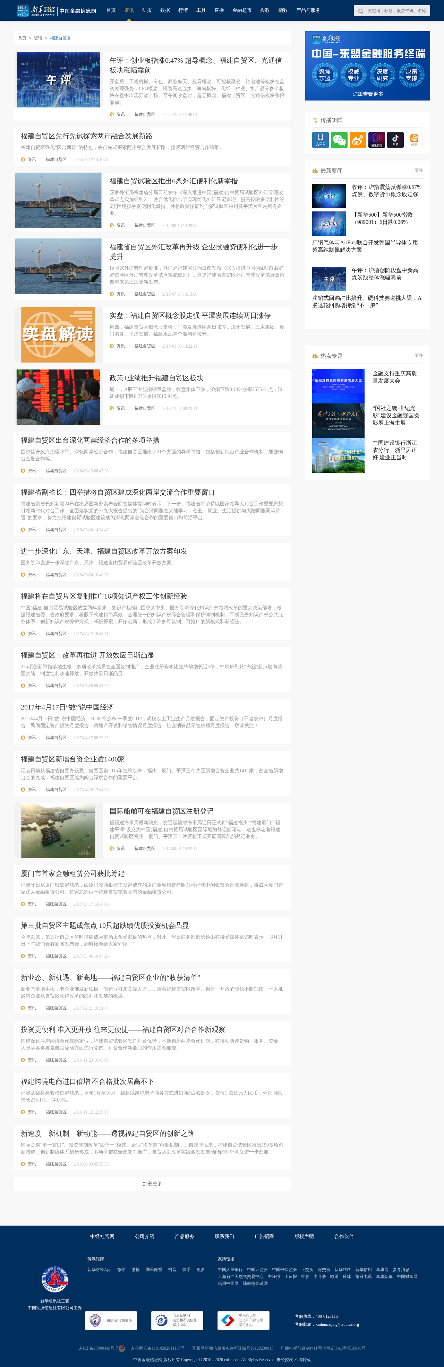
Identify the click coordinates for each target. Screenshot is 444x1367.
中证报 (274, 1276)
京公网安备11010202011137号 (158, 1348)
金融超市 (242, 10)
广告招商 (264, 1236)
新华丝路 (342, 1269)
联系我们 (224, 1236)
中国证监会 (257, 1269)
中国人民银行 (230, 1269)
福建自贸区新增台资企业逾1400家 (73, 759)
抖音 (172, 1269)
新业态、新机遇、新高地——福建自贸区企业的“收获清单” (110, 977)
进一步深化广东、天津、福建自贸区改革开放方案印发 (104, 551)
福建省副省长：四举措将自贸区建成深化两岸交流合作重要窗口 (118, 492)
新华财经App (99, 1269)
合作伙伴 (344, 1236)
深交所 (324, 1269)
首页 (111, 10)
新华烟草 (384, 1276)
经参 (305, 1276)
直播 (219, 10)
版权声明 (304, 1236)
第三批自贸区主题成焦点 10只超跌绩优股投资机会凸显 (105, 925)
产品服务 (184, 1236)
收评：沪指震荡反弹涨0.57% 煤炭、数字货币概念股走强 (386, 190)
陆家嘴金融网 (255, 1283)
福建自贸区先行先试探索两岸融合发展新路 (87, 136)
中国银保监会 (284, 1269)
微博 (135, 1269)
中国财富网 (407, 1276)
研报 (147, 10)
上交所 (307, 1269)
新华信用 (363, 1269)
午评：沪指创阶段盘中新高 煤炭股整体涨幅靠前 (385, 273)
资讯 (129, 10)
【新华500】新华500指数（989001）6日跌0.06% (382, 218)
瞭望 (334, 1276)
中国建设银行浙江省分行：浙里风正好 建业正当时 (395, 450)
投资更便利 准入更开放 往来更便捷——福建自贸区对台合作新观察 (123, 1029)
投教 (265, 10)
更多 (419, 170)
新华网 (382, 1269)
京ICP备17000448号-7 (98, 1348)
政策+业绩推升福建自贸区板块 (157, 378)
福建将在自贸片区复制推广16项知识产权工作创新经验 (104, 596)
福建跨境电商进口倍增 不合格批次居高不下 (87, 1081)
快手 (186, 1269)
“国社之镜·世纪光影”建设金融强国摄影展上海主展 (396, 415)
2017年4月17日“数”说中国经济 (67, 707)
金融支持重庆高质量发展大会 (395, 377)
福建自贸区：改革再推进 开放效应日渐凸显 (87, 655)
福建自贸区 (56, 159)
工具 (201, 10)
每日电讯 (363, 1276)
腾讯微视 (154, 1269)
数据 (165, 10)
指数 (283, 10)
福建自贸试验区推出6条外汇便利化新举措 (174, 181)
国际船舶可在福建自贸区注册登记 (162, 811)
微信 (121, 1269)
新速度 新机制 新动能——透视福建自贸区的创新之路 (107, 1133)
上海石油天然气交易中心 (241, 1276)
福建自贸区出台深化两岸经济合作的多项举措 (90, 440)
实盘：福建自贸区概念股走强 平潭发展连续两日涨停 (190, 315)
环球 (347, 1276)
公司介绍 (144, 1236)
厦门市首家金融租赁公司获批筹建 (73, 873)
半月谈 (320, 1276)
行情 (183, 10)
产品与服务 (308, 10)
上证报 (290, 1276)
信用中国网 (228, 1283)
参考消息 (401, 1269)
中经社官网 (102, 1236)
